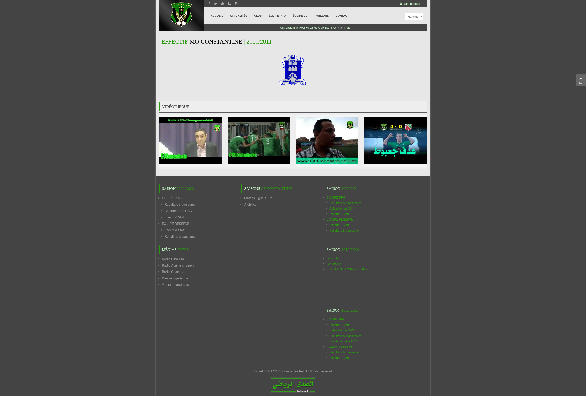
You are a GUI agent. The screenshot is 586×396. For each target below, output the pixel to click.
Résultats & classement (181, 204)
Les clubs (333, 258)
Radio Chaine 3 (173, 271)
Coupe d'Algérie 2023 (343, 341)
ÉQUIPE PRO (172, 198)
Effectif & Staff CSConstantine (347, 269)
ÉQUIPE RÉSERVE (175, 223)
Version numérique (175, 284)
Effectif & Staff (174, 217)
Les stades (334, 264)
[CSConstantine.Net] (181, 14)
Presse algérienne (175, 278)
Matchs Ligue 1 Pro (258, 198)
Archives (250, 204)
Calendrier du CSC (178, 210)
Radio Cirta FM (173, 259)
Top (580, 83)
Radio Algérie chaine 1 (178, 265)
